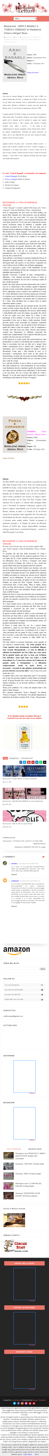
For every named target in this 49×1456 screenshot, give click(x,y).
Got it (37, 1454)
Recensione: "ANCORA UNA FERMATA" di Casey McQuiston (23, 801)
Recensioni (13, 42)
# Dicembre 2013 (27, 758)
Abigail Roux (25, 37)
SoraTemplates (16, 1400)
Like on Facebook (12, 985)
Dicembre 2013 (36, 37)
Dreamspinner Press (11, 39)
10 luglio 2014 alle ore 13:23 (28, 864)
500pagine (15, 881)
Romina (14, 863)
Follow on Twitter (12, 994)
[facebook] (18, 1403)
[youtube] (30, 1403)
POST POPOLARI (14, 1149)
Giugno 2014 (23, 39)
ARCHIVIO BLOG (35, 1149)
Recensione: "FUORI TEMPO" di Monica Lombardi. (20, 779)
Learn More (27, 1454)
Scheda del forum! (33, 72)
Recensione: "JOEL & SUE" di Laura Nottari (18, 824)
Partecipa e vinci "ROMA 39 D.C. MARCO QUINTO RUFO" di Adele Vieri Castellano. (30, 1156)
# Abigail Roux (14, 758)
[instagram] (26, 1403)
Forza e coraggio (11, 179)
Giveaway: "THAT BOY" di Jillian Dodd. (29, 1164)
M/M (30, 39)
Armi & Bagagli (11, 176)
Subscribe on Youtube (14, 999)
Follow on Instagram (14, 990)
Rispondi (14, 874)
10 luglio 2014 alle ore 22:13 (29, 881)
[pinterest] (33, 1403)
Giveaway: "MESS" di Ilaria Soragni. (28, 1173)
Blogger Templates (39, 1400)
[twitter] (14, 1403)
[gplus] (22, 1403)
